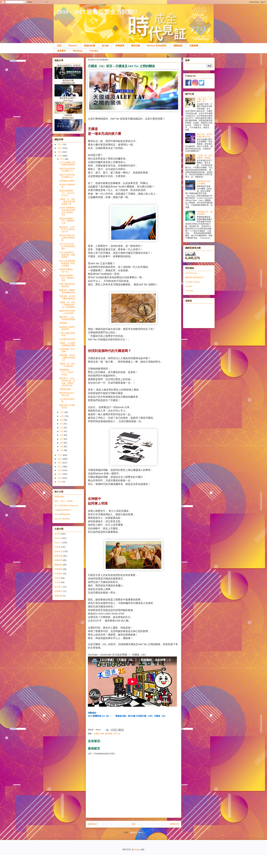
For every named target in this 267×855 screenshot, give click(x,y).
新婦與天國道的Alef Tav (66, 270)
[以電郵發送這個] (112, 729)
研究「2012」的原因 (64, 501)
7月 (62, 427)
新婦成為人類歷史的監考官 (67, 328)
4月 (62, 439)
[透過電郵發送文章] (107, 730)
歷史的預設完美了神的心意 (67, 394)
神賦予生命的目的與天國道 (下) (67, 169)
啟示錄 (105, 45)
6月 (62, 431)
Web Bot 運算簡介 (62, 519)
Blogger (137, 849)
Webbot (58, 538)
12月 (62, 159)
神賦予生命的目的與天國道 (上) (67, 176)
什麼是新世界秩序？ (63, 510)
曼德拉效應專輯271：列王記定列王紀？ (67, 193)
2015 (60, 463)
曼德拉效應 (89, 45)
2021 (60, 144)
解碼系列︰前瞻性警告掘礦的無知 (67, 291)
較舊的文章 (174, 824)
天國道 (96, 734)
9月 (62, 420)
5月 (62, 435)
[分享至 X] (117, 729)
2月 (62, 446)
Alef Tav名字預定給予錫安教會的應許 (67, 246)
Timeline (93, 51)
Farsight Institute (192, 282)
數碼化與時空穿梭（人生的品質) (67, 312)
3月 (62, 443)
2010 (60, 482)
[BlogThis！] (114, 729)
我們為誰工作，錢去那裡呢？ (204, 213)
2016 (60, 459)
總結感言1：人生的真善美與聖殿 (67, 318)
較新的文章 (92, 824)
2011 (60, 478)
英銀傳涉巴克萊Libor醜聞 (203, 182)
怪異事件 (61, 51)
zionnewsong (191, 273)
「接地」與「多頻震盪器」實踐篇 (204, 156)
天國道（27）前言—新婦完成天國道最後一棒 (67, 201)
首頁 (59, 45)
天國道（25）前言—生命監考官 (67, 365)
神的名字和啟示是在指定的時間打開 (67, 237)
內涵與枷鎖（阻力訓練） (67, 350)
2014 (60, 466)
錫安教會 (108, 734)
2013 (60, 470)
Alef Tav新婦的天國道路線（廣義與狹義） (67, 254)
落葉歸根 (63, 323)
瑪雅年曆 (58, 596)
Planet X (72, 45)
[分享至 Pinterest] (122, 729)
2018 (60, 156)
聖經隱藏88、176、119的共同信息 (66, 372)
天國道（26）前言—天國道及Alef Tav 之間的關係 (67, 304)
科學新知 (58, 573)
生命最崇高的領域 (67, 339)
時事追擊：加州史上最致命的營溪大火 (67, 357)
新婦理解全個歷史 (67, 181)
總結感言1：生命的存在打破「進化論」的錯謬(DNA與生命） (67, 381)
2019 (60, 152)
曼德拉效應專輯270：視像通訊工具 (67, 220)
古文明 (57, 582)
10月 (62, 416)
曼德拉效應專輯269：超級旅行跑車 (67, 277)
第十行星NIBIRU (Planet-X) (66, 505)
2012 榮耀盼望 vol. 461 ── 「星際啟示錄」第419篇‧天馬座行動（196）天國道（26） (127, 716)
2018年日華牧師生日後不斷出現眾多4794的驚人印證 (67, 211)
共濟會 (57, 547)
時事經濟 (119, 45)
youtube (188, 286)
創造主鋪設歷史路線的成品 (67, 285)
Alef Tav (116, 734)
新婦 (102, 734)
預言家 (57, 578)
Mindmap (78, 51)
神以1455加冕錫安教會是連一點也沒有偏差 (67, 263)
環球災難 (135, 45)
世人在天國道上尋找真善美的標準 (67, 163)
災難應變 (193, 45)
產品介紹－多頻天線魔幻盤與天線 (204, 135)
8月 (62, 424)
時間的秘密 (59, 496)
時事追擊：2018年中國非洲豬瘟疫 (67, 297)
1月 (62, 450)
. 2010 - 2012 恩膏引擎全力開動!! (95, 11)
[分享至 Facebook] (119, 729)
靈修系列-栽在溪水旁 (194, 277)
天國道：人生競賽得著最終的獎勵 (67, 344)
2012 (60, 474)
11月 (62, 412)
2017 (60, 455)
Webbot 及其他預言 (157, 45)
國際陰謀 (178, 45)
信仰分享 (58, 551)
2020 (60, 148)
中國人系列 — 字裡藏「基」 (204, 100)
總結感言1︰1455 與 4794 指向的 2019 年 (67, 229)
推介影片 (58, 587)
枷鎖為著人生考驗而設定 (67, 406)
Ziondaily (189, 291)
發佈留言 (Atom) (136, 832)
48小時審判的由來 (62, 514)
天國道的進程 (65, 389)
